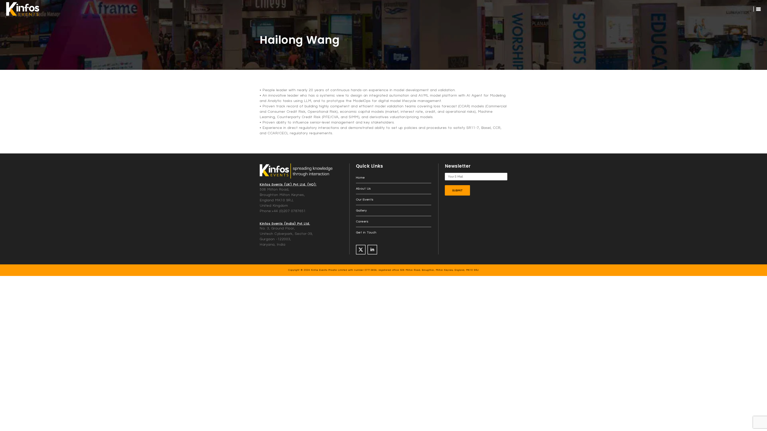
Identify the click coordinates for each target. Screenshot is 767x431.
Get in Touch (366, 232)
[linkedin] (372, 249)
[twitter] (360, 249)
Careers (362, 221)
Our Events (365, 199)
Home (360, 177)
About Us (363, 188)
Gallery (361, 210)
